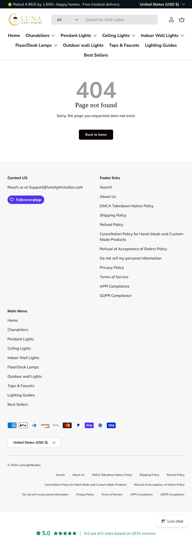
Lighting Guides (161, 45)
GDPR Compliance (116, 295)
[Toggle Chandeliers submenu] (53, 35)
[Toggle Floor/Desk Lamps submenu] (55, 45)
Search (106, 187)
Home (14, 35)
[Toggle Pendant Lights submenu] (95, 35)
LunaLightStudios (29, 465)
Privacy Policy (112, 267)
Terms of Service (114, 276)
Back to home (96, 134)
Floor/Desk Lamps (33, 45)
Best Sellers (96, 55)
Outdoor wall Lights (83, 45)
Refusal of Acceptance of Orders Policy (133, 248)
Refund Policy (111, 224)
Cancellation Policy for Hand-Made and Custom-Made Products (86, 484)
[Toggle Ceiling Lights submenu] (133, 35)
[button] (182, 19)
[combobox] (104, 20)
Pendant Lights (76, 35)
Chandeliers (37, 35)
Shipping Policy (113, 215)
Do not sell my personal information (130, 258)
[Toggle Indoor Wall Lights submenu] (182, 35)
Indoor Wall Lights (159, 35)
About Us (108, 196)
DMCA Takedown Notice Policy (127, 205)
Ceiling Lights (116, 35)
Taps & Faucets (124, 45)
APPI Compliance (114, 286)
